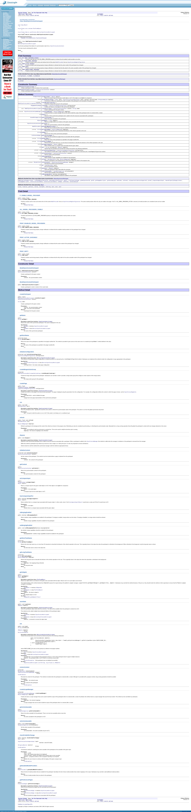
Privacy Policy (6, 48)
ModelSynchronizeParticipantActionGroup (29, 103)
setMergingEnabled (47, 174)
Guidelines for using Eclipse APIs (25, 804)
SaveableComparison (35, 117)
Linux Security (6, 19)
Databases (5, 29)
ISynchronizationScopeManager (32, 111)
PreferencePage (36, 135)
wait (53, 186)
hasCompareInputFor (47, 144)
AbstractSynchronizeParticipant (27, 43)
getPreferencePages (47, 135)
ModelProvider (36, 126)
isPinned (125, 180)
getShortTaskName (46, 141)
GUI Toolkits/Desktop (7, 28)
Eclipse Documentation (8, 32)
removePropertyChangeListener (173, 180)
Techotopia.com (6, 33)
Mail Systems (6, 30)
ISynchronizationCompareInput (71, 99)
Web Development (7, 27)
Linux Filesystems (7, 42)
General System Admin (8, 40)
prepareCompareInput (158, 180)
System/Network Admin (8, 23)
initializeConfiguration (48, 150)
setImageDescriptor (23, 181)
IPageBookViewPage (36, 105)
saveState (44, 168)
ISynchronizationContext (34, 123)
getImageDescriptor (100, 180)
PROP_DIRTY (25, 66)
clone (19, 186)
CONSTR (32, 15)
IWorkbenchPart (49, 165)
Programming (6, 24)
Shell (56, 99)
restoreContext (46, 162)
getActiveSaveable (47, 117)
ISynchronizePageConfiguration (58, 105)
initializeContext (47, 153)
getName (44, 132)
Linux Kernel (5, 22)
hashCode (119, 180)
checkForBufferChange (47, 99)
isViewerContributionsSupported (138, 180)
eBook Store (5, 13)
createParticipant (47, 108)
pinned (149, 180)
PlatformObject (41, 579)
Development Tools (7, 26)
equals (65, 180)
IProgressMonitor (103, 99)
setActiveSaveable (47, 171)
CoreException (22, 674)
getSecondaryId (111, 180)
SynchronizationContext (42, 89)
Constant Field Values (28, 204)
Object (53, 96)
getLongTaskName (46, 129)
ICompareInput (37, 96)
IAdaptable (23, 38)
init (43, 147)
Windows (5, 46)
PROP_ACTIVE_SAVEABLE (28, 63)
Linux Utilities (6, 20)
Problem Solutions (7, 47)
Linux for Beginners (7, 16)
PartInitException (23, 632)
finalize (24, 186)
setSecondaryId (74, 181)
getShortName (45, 138)
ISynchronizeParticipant (41, 38)
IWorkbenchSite (52, 159)
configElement (22, 75)
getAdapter (45, 120)
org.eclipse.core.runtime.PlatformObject (29, 28)
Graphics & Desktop (7, 44)
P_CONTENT (21, 80)
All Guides (5, 12)
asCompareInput (46, 96)
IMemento (60, 147)
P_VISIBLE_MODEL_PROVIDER (29, 60)
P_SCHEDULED (36, 75)
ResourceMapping (58, 111)
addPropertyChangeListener (25, 180)
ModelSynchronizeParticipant (26, 86)
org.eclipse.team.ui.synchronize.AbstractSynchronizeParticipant (36, 32)
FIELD (27, 15)
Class (50, 120)
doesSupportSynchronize (55, 180)
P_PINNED (29, 75)
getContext (45, 123)
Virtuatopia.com (6, 34)
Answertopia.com (6, 35)
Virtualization (6, 39)
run (42, 165)
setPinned (65, 181)
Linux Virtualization (7, 21)
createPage (45, 105)
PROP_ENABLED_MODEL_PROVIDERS (30, 69)
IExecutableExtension (31, 38)
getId (92, 180)
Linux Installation (6, 18)
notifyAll (42, 186)
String (20, 58)
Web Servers (6, 43)
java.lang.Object (22, 24)
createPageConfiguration (41, 180)
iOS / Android (6, 15)
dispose (44, 114)
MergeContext (37, 162)
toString (48, 186)
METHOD (37, 15)
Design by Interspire (186, 811)
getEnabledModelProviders (49, 126)
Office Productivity (7, 17)
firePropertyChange (73, 180)
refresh (44, 159)
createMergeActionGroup (48, 102)
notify (36, 186)
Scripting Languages (7, 25)
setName (60, 181)
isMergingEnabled (46, 156)
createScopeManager (47, 111)
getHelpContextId (85, 180)
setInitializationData (36, 181)
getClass (30, 186)
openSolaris (5, 31)
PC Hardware (6, 45)
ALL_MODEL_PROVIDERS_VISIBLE (30, 58)
